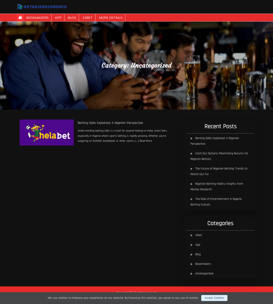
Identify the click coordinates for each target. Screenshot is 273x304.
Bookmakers (37, 18)
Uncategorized (204, 273)
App (58, 18)
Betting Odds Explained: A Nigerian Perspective (110, 123)
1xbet (87, 18)
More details (111, 18)
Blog (72, 18)
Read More (145, 141)
